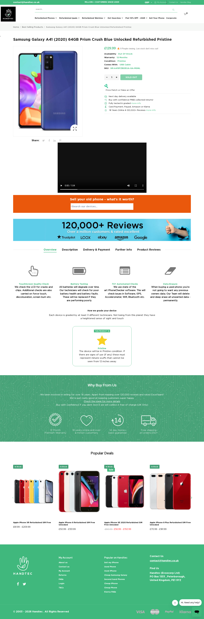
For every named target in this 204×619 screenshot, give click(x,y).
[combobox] (102, 206)
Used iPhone (110, 571)
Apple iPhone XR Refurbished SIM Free (32, 522)
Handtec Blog (185, 2)
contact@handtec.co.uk (164, 560)
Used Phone (110, 567)
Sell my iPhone (111, 562)
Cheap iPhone (111, 583)
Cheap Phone (110, 587)
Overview (50, 249)
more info (136, 103)
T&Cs (61, 587)
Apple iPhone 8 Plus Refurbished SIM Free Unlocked (170, 523)
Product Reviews (149, 249)
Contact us (64, 567)
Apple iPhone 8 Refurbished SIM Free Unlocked (77, 523)
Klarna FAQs (110, 592)
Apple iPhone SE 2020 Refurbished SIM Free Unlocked (123, 523)
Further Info (123, 249)
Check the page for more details (102, 401)
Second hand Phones (114, 579)
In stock (18, 467)
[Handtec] (8, 14)
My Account (64, 571)
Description (70, 249)
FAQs (61, 579)
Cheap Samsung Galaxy (115, 575)
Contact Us (173, 2)
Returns (62, 575)
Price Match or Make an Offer (120, 90)
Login (61, 583)
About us (63, 562)
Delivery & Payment (96, 249)
